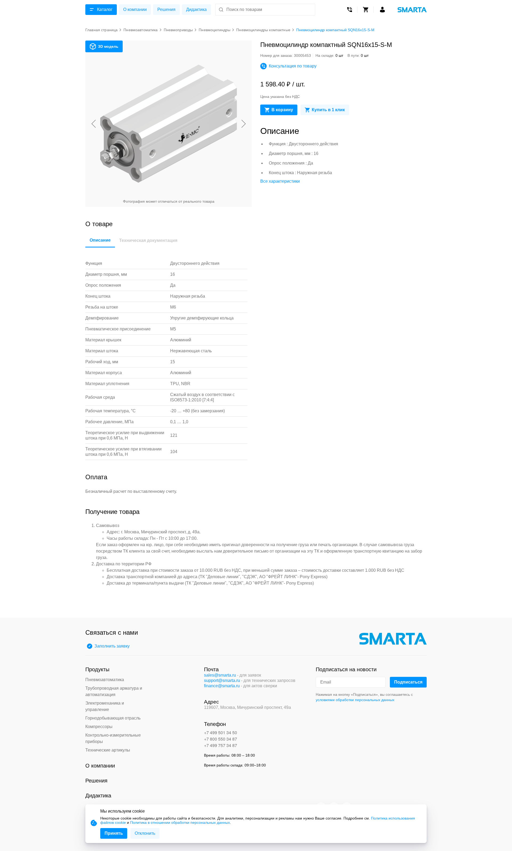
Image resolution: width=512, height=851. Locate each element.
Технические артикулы (107, 750)
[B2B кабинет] (382, 9)
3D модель (108, 46)
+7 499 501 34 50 (220, 732)
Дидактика (196, 9)
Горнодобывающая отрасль (113, 718)
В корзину (282, 109)
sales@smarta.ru (220, 675)
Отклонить (145, 833)
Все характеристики (280, 181)
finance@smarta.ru (222, 686)
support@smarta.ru (222, 680)
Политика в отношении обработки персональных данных (180, 822)
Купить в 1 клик (328, 109)
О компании (135, 9)
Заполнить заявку (112, 646)
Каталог (105, 9)
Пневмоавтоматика (104, 679)
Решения (166, 9)
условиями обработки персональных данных (355, 700)
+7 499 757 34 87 (220, 745)
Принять (114, 833)
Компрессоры (99, 726)
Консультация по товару (293, 66)
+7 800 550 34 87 (220, 739)
